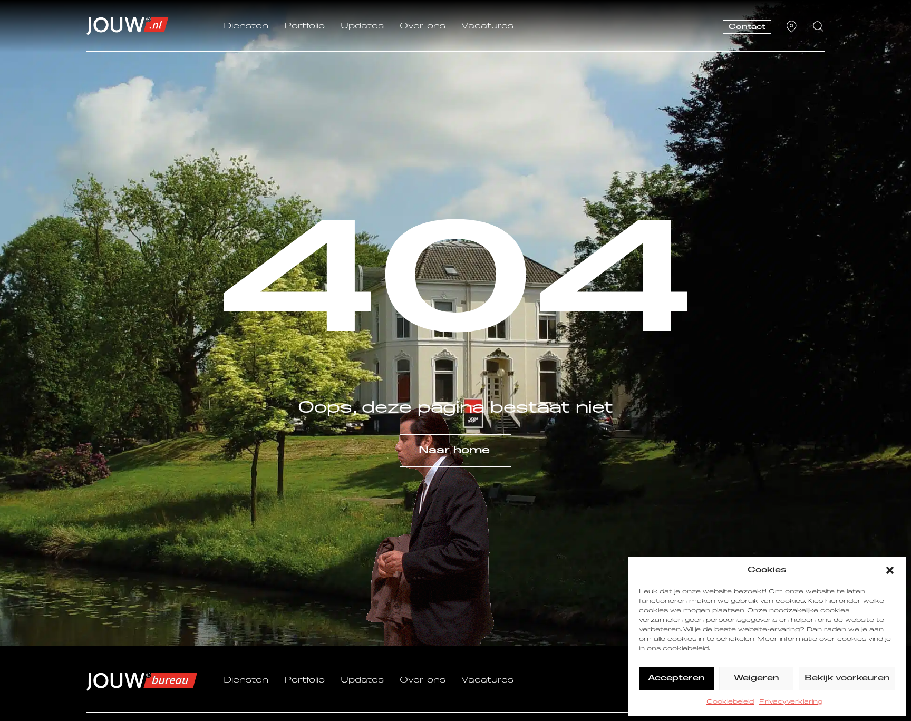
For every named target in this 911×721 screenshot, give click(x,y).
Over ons (422, 26)
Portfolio (304, 26)
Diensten (246, 26)
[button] (890, 570)
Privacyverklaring (790, 702)
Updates (362, 26)
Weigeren (756, 678)
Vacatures (487, 26)
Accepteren (676, 678)
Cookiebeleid (730, 702)
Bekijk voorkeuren (847, 678)
